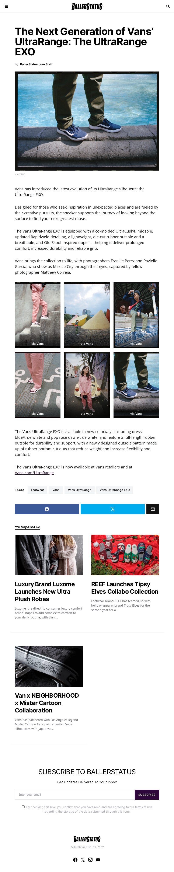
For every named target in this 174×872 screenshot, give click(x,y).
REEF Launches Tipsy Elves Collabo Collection (124, 587)
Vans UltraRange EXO (115, 490)
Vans (55, 490)
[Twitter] (83, 860)
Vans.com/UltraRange (34, 472)
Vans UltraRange (79, 490)
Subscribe (147, 794)
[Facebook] (75, 860)
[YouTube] (98, 860)
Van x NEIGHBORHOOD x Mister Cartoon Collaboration (47, 703)
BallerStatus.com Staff (36, 64)
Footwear (37, 490)
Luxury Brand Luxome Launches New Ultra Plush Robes (45, 591)
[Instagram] (90, 860)
